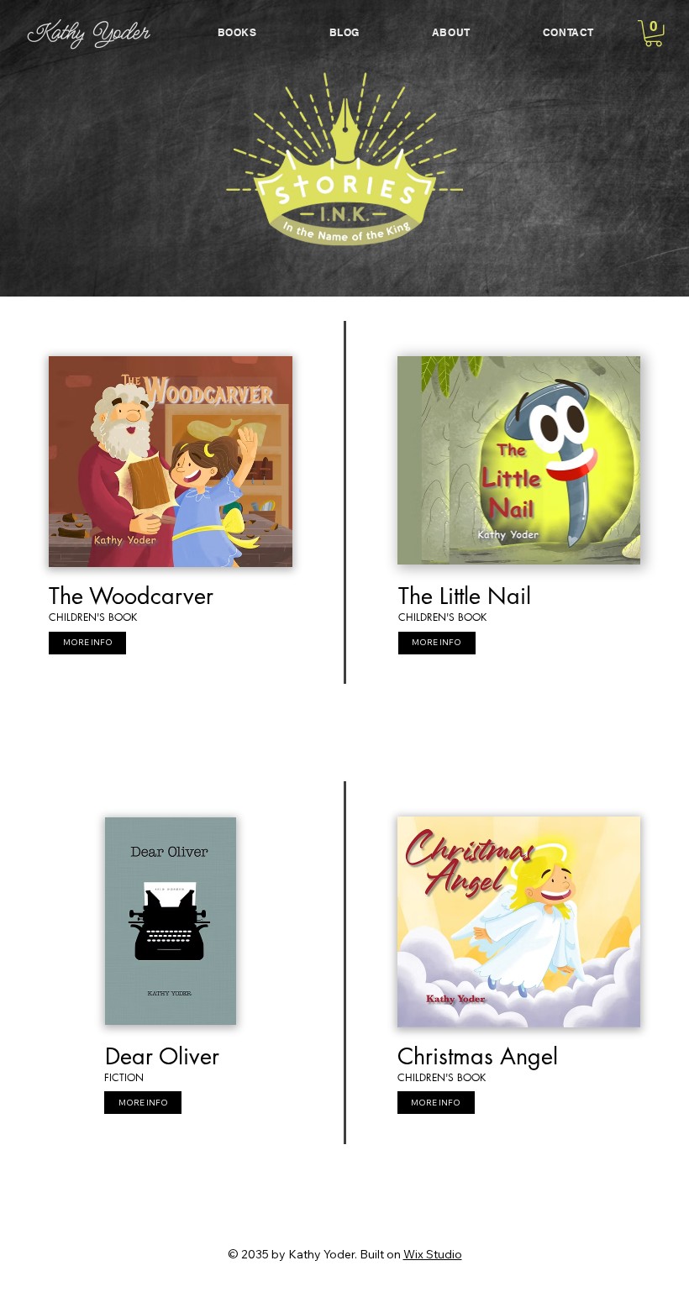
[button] (654, 33)
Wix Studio (432, 1254)
